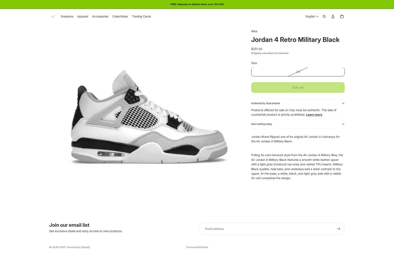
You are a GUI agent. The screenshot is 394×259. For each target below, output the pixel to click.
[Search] (324, 16)
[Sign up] (338, 228)
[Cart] (341, 16)
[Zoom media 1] (145, 120)
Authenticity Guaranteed (265, 103)
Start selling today (261, 123)
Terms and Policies (197, 247)
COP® (62, 247)
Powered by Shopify (78, 247)
